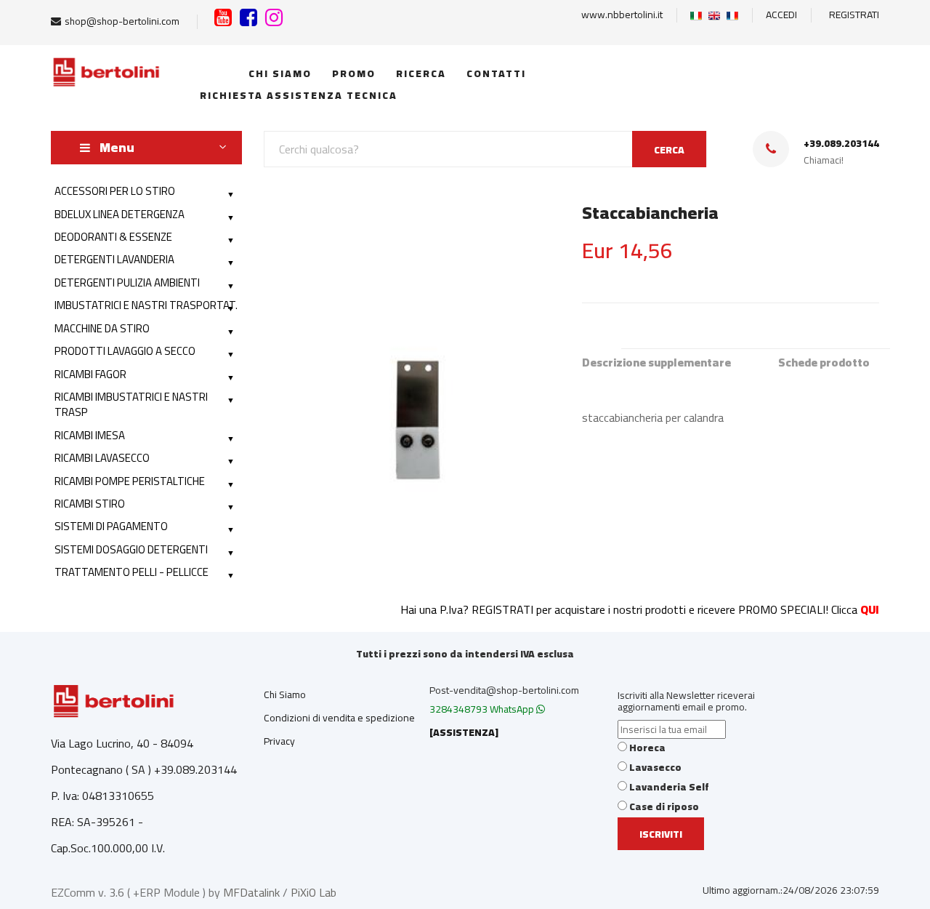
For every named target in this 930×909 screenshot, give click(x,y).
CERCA (669, 149)
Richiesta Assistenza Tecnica (295, 95)
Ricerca (419, 73)
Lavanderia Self (669, 787)
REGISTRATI (854, 14)
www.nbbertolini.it (622, 14)
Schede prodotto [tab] (824, 362)
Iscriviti (660, 834)
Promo (352, 73)
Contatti (494, 73)
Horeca (647, 747)
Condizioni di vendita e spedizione (339, 717)
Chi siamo (278, 73)
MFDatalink (251, 892)
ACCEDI (781, 14)
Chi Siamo (285, 694)
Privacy (279, 741)
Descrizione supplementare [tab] (656, 362)
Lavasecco (655, 767)
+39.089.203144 (841, 143)
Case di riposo (664, 806)
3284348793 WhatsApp (482, 709)
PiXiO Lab (313, 892)
